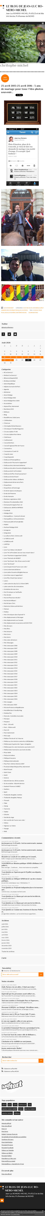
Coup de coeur (27, 308)
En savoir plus (15, 1214)
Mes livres (5, 1131)
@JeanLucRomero (7, 327)
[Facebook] (3, 334)
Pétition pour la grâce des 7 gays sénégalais (17, 744)
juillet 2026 (5, 927)
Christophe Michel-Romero (12, 426)
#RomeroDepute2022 (11, 378)
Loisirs (6, 581)
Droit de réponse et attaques (13, 491)
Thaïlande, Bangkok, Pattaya (13, 797)
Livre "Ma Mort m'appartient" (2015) (15, 555)
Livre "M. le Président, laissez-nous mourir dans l (19, 552)
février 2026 (5, 940)
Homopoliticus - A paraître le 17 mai (13, 1164)
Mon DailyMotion (7, 1142)
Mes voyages (8, 702)
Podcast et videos (9, 755)
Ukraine (6, 814)
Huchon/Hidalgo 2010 (11, 527)
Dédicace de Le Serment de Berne (14, 465)
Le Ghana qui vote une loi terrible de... (27, 896)
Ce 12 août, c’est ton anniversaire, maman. (27, 843)
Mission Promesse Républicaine (14, 707)
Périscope (7, 736)
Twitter (6, 812)
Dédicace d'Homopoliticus (12, 460)
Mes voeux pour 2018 (10, 679)
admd (4, 1105)
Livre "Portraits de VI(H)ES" (12, 558)
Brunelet (5, 857)
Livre (5, 547)
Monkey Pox (8, 713)
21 (34, 357)
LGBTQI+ (7, 544)
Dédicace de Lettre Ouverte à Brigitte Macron (18, 468)
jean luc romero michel (9, 1109)
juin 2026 (4, 929)
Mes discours (8, 626)
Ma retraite (7, 595)
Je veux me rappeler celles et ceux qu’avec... (17, 1021)
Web (5, 831)
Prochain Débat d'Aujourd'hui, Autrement (17, 767)
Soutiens (25, 310)
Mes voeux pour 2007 (10, 648)
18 (16, 357)
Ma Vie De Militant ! (10, 600)
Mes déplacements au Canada (13, 620)
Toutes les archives (8, 951)
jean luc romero (7, 1113)
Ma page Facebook (7, 1147)
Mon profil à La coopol (8, 1161)
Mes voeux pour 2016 (10, 674)
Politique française (15, 310)
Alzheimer (7, 392)
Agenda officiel (6, 1123)
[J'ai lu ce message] (43, 1211)
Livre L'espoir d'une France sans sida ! (15, 567)
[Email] (15, 334)
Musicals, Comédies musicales (13, 716)
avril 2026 (5, 935)
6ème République (9, 384)
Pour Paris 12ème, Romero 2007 (14, 764)
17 (10, 357)
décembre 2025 (7, 945)
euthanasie (22, 1105)
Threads (6, 800)
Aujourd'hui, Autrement (11, 406)
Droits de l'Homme (10, 493)
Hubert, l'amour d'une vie (9, 1134)
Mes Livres (7, 634)
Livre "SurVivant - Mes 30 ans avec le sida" (17, 561)
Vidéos (6, 823)
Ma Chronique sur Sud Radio (13, 592)
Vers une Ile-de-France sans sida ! (14, 820)
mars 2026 (5, 937)
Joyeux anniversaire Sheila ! (12, 1048)
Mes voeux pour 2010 (10, 657)
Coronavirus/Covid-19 (11, 451)
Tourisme (7, 809)
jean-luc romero (9, 312)
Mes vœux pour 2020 (10, 705)
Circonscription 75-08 (11, 431)
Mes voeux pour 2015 (10, 671)
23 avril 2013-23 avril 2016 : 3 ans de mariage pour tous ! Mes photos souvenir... (22, 89)
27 (28, 360)
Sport (5, 792)
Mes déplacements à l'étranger (13, 617)
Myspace (7, 721)
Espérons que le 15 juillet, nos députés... (28, 872)
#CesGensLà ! (8, 372)
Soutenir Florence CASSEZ (12, 786)
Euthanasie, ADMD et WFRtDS (13, 507)
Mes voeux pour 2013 (10, 665)
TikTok (6, 806)
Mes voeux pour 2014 (10, 668)
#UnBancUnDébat (9, 381)
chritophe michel (21, 312)
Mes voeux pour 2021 (10, 685)
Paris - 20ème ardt (9, 727)
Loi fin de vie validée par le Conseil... (24, 857)
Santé (6, 775)
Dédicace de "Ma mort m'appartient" (15, 462)
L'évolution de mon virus (11, 589)
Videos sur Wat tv (7, 1153)
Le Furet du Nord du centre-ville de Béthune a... (19, 1035)
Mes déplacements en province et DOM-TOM (18, 623)
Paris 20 (6, 730)
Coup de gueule (9, 457)
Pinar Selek (7, 752)
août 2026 (5, 924)
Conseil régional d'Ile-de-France (14, 446)
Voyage (6, 828)
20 (28, 357)
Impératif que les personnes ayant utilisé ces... (19, 994)
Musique (6, 719)
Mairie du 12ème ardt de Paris (13, 606)
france (21, 1109)
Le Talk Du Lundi (9, 538)
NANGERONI (6, 863)
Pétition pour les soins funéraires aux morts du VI (19, 747)
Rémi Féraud (8, 769)
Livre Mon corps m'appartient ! (13, 575)
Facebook (7, 510)
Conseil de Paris (9, 443)
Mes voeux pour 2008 (10, 651)
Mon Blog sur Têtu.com (9, 1158)
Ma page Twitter (7, 1156)
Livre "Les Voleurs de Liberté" (13, 550)
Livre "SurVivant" (9, 564)
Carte (4, 958)
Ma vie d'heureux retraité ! (12, 597)
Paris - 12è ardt (8, 724)
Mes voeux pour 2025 (10, 696)
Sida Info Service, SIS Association (14, 781)
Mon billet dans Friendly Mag (13, 710)
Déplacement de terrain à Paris (13, 482)
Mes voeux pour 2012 (10, 662)
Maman (6, 609)
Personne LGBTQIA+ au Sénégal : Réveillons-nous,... (20, 1007)
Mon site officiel (7, 1126)
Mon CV (4, 1129)
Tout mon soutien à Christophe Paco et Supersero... (20, 1000)
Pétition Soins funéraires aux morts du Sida (17, 750)
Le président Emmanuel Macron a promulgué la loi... (21, 1028)
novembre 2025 (7, 948)
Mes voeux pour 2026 (10, 699)
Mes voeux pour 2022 (10, 688)
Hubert (6, 524)
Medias (6, 612)
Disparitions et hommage (12, 488)
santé (15, 1105)
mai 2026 (5, 932)
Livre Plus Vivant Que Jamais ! (13, 578)
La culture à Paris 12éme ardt (13, 536)
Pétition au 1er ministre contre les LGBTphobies (19, 741)
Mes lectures (8, 631)
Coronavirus (8, 448)
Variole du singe (9, 817)
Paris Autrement (9, 733)
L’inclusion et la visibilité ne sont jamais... (17, 1041)
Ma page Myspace (7, 1145)
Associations (8, 403)
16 (4, 357)
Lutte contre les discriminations (14, 586)
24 (11, 360)
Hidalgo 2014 (8, 513)
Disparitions (8, 485)
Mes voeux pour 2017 (10, 676)
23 (4, 360)
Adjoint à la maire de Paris (12, 386)
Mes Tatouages (9, 643)
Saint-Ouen (7, 772)
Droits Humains (9, 496)
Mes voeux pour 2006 (10, 645)
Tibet (5, 803)
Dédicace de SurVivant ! (11, 477)
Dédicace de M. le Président (12, 471)
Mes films (7, 628)
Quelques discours (8, 1139)
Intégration (7, 533)
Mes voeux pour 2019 (10, 682)
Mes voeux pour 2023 (10, 690)
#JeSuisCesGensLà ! (10, 375)
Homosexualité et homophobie (13, 522)
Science (6, 778)
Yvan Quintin (6, 872)
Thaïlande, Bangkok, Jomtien (13, 795)
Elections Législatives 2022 (12, 499)
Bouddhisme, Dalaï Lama (12, 417)
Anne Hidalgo (8, 395)
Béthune (6, 412)
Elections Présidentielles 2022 (13, 502)
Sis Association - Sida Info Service (14, 783)
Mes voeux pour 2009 (10, 654)
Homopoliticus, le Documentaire (14, 519)
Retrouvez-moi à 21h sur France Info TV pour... (19, 1014)
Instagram (7, 530)
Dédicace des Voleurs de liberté (14, 479)
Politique (17, 1113)
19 (22, 357)
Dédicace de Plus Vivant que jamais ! (15, 474)
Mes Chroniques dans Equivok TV (14, 614)
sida (29, 1105)
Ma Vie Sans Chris (9, 603)
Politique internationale (11, 761)
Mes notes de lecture (10, 640)
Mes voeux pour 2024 (10, 693)
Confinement (8, 440)
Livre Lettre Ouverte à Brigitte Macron (16, 572)
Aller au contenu (6, 2)
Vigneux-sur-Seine (10, 826)
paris (9, 1105)
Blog (5, 415)
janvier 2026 (5, 943)
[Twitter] (9, 334)
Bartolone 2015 (9, 409)
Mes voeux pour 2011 (10, 659)
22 (40, 357)
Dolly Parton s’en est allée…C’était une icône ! (18, 987)
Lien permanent (8, 308)
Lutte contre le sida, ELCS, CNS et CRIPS (16, 583)
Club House (7, 437)
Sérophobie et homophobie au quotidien (14, 1137)
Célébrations (8, 420)
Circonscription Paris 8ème (12, 434)
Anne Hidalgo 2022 (10, 398)
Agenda (6, 389)
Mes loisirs (7, 637)
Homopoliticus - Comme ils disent (14, 516)
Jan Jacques (6, 843)
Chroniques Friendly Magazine (13, 429)
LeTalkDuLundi (8, 541)
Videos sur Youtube (8, 1150)
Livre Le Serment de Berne (12, 569)
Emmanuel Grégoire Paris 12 (13, 505)
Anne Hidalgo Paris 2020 (11, 400)
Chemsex (7, 423)
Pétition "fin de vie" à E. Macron (13, 738)
